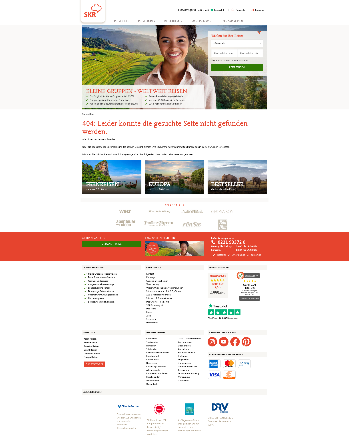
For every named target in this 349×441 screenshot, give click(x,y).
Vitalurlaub (183, 356)
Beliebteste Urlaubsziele (157, 352)
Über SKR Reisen (231, 21)
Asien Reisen (90, 338)
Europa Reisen (91, 357)
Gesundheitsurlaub (187, 352)
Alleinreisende (153, 370)
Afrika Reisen (90, 342)
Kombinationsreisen (187, 366)
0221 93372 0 (231, 242)
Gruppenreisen (184, 363)
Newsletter (241, 10)
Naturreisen (151, 363)
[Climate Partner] (129, 406)
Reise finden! (237, 67)
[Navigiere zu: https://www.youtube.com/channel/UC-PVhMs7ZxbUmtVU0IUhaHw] (223, 341)
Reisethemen (173, 21)
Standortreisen (185, 342)
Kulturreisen (183, 380)
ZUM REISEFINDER (94, 364)
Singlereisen (183, 359)
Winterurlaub (184, 376)
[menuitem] (122, 21)
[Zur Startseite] (93, 9)
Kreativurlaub (152, 356)
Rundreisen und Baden (157, 373)
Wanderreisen (152, 380)
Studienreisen (152, 342)
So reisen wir (201, 21)
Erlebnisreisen (184, 345)
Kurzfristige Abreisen (156, 366)
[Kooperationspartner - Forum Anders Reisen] (189, 409)
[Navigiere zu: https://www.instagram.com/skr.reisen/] (212, 341)
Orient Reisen (90, 349)
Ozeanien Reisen (92, 353)
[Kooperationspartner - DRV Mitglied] (220, 407)
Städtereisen (152, 349)
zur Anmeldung (112, 244)
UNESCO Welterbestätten (189, 338)
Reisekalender (153, 376)
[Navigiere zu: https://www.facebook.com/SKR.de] (235, 341)
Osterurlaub (152, 384)
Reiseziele (121, 21)
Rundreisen (151, 338)
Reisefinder (146, 21)
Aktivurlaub (183, 349)
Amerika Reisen (91, 346)
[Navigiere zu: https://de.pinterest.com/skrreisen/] (246, 341)
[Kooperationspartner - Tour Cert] (159, 409)
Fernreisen (151, 345)
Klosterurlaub (152, 359)
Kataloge (259, 10)
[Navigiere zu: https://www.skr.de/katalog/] (174, 248)
